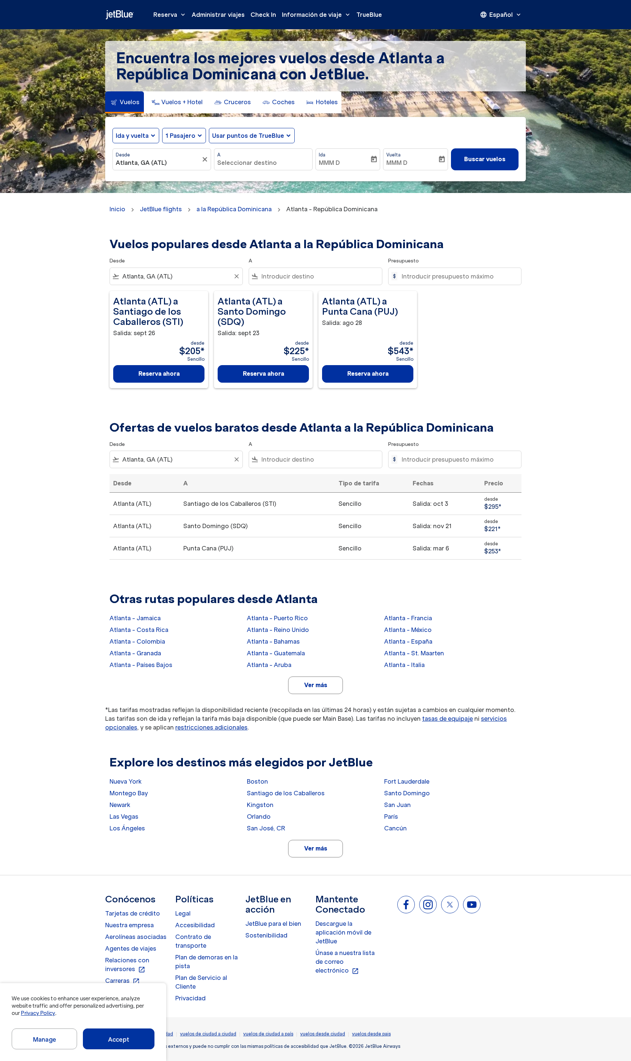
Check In (263, 14)
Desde (123, 155)
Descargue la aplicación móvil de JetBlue (343, 932)
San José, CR (266, 828)
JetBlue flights (161, 209)
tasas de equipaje (447, 718)
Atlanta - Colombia (137, 641)
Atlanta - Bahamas (273, 641)
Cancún (395, 828)
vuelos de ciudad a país (268, 1034)
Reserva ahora (159, 373)
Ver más (315, 685)
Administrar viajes (218, 14)
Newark (120, 804)
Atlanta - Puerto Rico (277, 618)
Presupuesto (403, 261)
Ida (322, 155)
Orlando (259, 816)
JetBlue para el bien (273, 923)
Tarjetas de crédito (132, 913)
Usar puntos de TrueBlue (248, 135)
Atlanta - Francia (408, 618)
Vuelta (393, 155)
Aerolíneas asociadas (136, 936)
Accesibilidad (195, 925)
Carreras (122, 981)
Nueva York (126, 781)
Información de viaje (316, 14)
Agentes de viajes (130, 948)
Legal (183, 913)
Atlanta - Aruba (269, 664)
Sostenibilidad (266, 935)
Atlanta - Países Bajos (141, 664)
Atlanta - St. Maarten (414, 653)
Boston (257, 781)
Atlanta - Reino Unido (278, 629)
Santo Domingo (407, 793)
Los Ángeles (127, 828)
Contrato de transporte (193, 941)
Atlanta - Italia (404, 664)
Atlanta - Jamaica (135, 618)
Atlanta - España (408, 641)
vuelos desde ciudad (322, 1034)
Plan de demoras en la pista (206, 962)
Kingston (260, 804)
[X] (450, 904)
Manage (44, 1039)
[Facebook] (406, 904)
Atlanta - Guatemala (276, 653)
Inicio (117, 209)
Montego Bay (129, 793)
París (391, 816)
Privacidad (190, 998)
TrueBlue (369, 14)
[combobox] (158, 162)
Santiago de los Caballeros (286, 793)
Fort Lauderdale (406, 781)
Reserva (170, 14)
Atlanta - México (408, 629)
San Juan (397, 804)
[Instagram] (428, 904)
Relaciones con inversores (127, 964)
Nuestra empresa (129, 925)
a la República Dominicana (234, 209)
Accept (118, 1039)
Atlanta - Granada (135, 653)
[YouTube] (472, 904)
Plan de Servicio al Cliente (201, 982)
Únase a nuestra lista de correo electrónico (345, 962)
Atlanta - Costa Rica (139, 629)
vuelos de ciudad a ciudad (208, 1034)
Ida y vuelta (132, 135)
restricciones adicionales (211, 727)
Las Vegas (124, 816)
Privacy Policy (38, 1013)
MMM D (329, 162)
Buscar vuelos (484, 159)
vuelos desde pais (371, 1034)
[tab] (124, 102)
